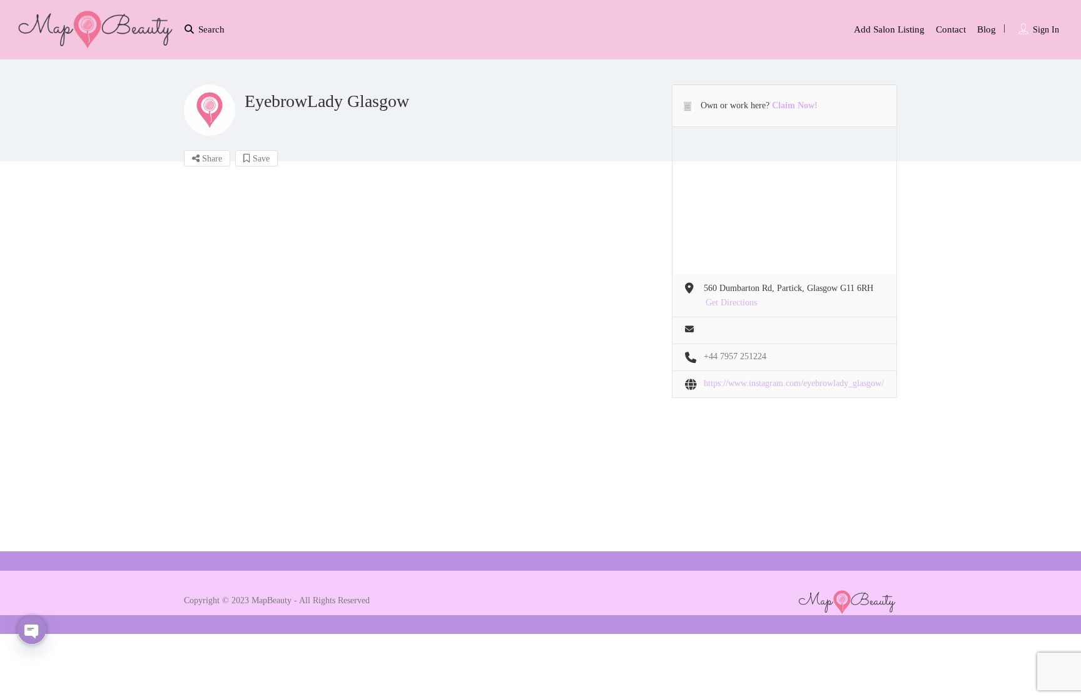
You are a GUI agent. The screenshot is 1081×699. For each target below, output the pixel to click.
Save (260, 158)
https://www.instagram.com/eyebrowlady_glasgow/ (794, 383)
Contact (951, 29)
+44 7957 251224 (735, 356)
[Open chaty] (32, 630)
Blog (986, 29)
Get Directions (731, 302)
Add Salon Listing (889, 29)
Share (211, 158)
